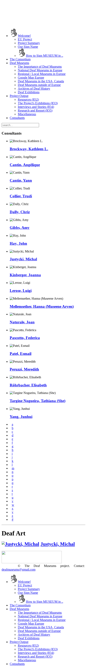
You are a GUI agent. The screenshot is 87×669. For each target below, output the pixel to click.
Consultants (17, 118)
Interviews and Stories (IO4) (36, 107)
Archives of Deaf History (34, 88)
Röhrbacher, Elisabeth (28, 385)
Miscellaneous (27, 114)
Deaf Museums (19, 63)
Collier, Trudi (21, 196)
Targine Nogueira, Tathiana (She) (37, 401)
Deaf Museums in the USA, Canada (41, 81)
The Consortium (20, 59)
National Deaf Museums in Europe (40, 70)
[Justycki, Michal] (20, 544)
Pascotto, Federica (25, 338)
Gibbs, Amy (20, 227)
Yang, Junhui (21, 416)
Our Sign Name (28, 46)
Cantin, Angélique (25, 165)
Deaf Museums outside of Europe (39, 85)
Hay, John (18, 243)
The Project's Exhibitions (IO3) (38, 103)
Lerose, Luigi (21, 290)
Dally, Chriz (20, 212)
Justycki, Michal (23, 259)
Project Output (19, 96)
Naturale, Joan (22, 322)
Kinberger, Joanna (25, 275)
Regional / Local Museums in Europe (42, 74)
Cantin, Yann (21, 180)
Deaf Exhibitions (28, 92)
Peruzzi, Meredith (24, 369)
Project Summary (29, 43)
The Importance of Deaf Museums (40, 66)
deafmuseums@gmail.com (18, 569)
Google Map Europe (31, 77)
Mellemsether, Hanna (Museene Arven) (42, 306)
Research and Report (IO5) (35, 110)
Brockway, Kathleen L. (29, 149)
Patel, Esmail (20, 353)
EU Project (25, 39)
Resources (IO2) (28, 99)
